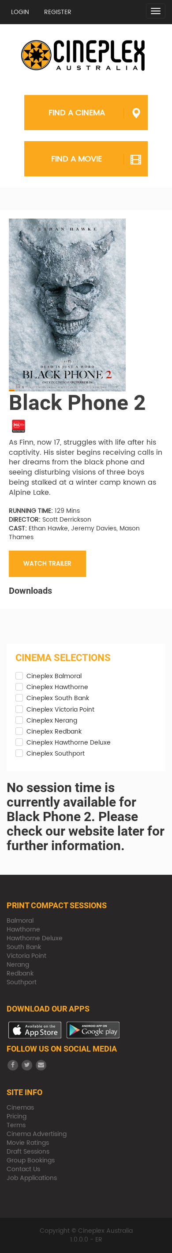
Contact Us (23, 1169)
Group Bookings (31, 1160)
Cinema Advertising (37, 1134)
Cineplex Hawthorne (57, 687)
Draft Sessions (28, 1152)
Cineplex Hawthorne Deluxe (68, 742)
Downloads (30, 590)
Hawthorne (23, 929)
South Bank (24, 947)
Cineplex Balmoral (54, 676)
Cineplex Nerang (51, 720)
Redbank (20, 973)
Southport (22, 982)
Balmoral (20, 921)
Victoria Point (26, 956)
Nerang (18, 965)
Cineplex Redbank (54, 731)
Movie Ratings (28, 1143)
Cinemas (20, 1108)
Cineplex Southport (55, 753)
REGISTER (57, 12)
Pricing (16, 1116)
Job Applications (32, 1178)
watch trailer (47, 564)
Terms (16, 1125)
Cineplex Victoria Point (60, 709)
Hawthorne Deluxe (35, 938)
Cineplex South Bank (57, 698)
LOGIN (20, 12)
